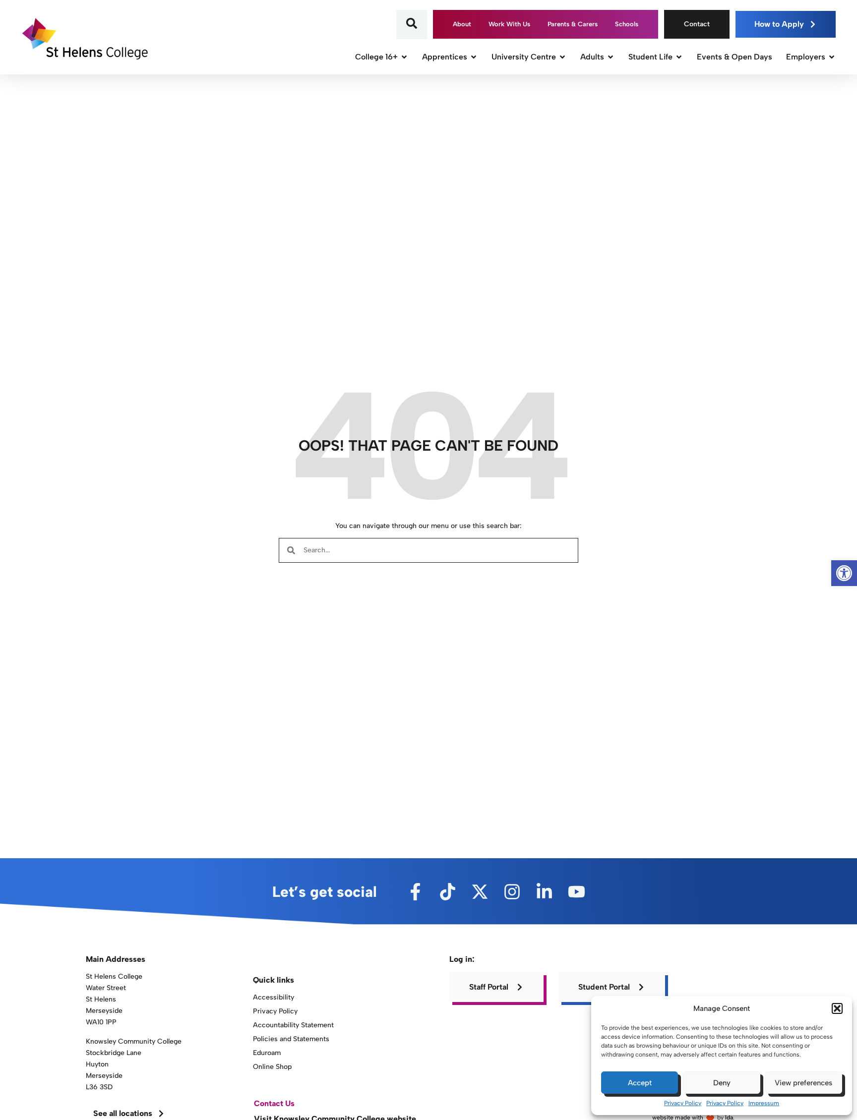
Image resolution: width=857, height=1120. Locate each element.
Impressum (763, 1103)
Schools (626, 24)
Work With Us (509, 24)
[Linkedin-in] (544, 891)
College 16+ (376, 56)
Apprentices (444, 56)
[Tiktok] (447, 891)
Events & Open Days (734, 56)
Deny (722, 1082)
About (462, 24)
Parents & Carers (573, 24)
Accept (640, 1082)
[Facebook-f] (415, 891)
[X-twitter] (480, 891)
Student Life (650, 56)
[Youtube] (576, 891)
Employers (805, 56)
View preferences (803, 1082)
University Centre (523, 56)
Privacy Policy (682, 1103)
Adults (592, 56)
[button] (837, 1008)
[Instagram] (512, 891)
